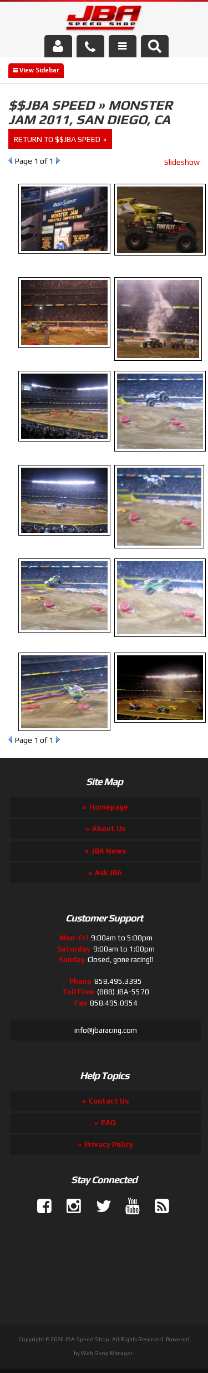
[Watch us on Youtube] (128, 1206)
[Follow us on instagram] (69, 1206)
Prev (10, 160)
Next (58, 160)
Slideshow (182, 162)
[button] (155, 46)
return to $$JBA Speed (57, 139)
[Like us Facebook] (40, 1206)
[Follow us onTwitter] (98, 1206)
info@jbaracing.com (105, 1030)
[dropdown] (122, 46)
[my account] (58, 46)
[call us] (90, 46)
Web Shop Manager (107, 1353)
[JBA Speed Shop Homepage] (104, 20)
